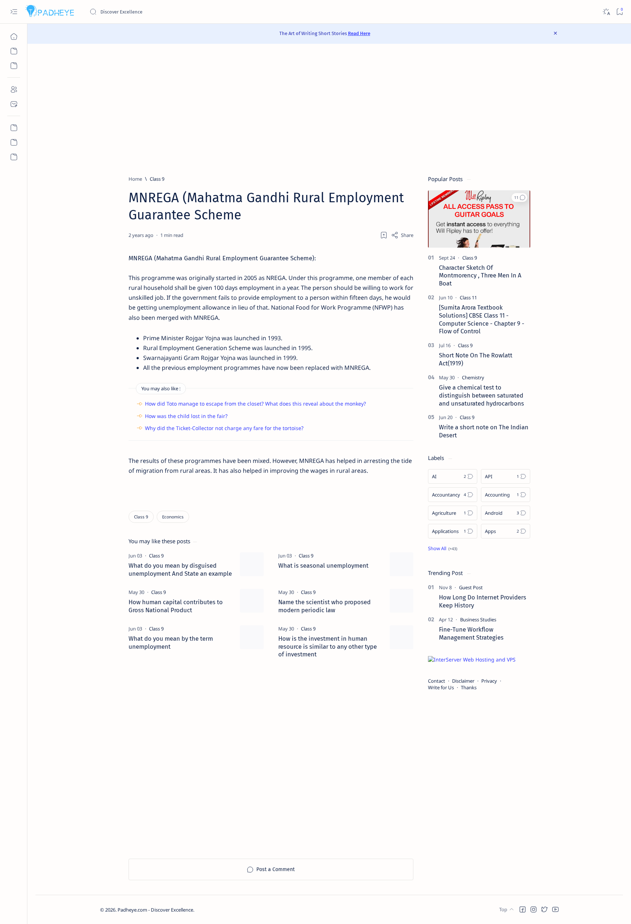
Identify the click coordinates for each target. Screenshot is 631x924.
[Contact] (13, 104)
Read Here (359, 33)
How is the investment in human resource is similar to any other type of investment (327, 646)
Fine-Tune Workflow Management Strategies (471, 633)
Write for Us (441, 687)
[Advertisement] (329, 109)
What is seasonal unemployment (323, 565)
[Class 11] (468, 297)
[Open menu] (13, 11)
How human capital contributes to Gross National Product (176, 606)
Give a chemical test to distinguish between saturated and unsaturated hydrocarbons (481, 395)
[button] (519, 197)
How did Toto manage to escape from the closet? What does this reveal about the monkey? (255, 403)
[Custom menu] (13, 127)
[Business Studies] (478, 619)
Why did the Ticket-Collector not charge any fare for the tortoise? (224, 428)
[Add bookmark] (383, 235)
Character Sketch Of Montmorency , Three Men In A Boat (480, 275)
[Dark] (606, 11)
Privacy (489, 681)
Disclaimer (463, 681)
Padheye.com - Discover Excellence (155, 909)
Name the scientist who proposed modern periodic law (324, 606)
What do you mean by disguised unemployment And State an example (180, 569)
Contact (436, 681)
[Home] (13, 36)
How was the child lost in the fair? (186, 416)
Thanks (469, 687)
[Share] (402, 235)
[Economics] (173, 517)
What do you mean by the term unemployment (171, 642)
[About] (13, 89)
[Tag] (156, 555)
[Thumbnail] (252, 564)
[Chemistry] (473, 377)
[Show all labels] (442, 548)
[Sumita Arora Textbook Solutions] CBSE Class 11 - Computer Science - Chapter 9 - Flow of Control (481, 319)
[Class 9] (141, 517)
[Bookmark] (619, 11)
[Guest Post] (471, 587)
